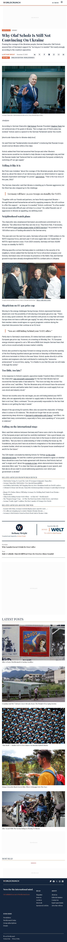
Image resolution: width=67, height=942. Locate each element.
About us (54, 895)
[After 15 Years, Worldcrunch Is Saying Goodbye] (33, 643)
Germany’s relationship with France (39, 415)
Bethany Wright (9, 54)
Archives (39, 900)
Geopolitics (6, 30)
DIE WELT (6, 58)
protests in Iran (31, 463)
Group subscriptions (9, 923)
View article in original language (52, 533)
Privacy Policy (16, 939)
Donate (5, 926)
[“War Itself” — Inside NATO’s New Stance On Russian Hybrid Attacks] (33, 726)
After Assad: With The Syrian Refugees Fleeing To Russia (21, 828)
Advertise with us (57, 905)
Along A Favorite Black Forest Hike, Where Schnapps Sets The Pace (24, 787)
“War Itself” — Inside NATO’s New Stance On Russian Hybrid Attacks (25, 745)
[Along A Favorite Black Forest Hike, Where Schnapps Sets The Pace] (33, 768)
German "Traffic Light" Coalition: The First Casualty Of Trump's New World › (27, 501)
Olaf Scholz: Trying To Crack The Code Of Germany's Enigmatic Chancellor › (27, 481)
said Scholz (40, 177)
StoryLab (39, 903)
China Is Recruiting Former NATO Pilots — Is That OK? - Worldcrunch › (26, 497)
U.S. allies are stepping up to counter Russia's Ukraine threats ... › (24, 511)
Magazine (39, 895)
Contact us (55, 900)
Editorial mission (57, 897)
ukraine (14, 30)
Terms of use (6, 939)
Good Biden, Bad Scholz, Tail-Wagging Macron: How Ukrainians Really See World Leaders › (32, 485)
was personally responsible (23, 379)
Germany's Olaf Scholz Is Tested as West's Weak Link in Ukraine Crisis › (25, 513)
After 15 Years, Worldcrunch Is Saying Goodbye (17, 662)
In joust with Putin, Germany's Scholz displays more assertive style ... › (25, 509)
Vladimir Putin (56, 126)
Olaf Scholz (31, 126)
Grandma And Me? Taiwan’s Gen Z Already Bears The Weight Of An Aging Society (29, 704)
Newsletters (7, 918)
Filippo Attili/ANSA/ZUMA (44, 300)
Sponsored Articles (42, 905)
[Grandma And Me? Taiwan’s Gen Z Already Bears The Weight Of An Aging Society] (33, 684)
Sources (38, 897)
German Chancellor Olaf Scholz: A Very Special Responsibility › (23, 483)
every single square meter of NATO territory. (30, 228)
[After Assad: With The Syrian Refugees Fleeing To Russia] (33, 809)
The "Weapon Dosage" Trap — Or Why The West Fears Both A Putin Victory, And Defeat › (31, 499)
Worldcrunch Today (9, 920)
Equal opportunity (57, 903)
